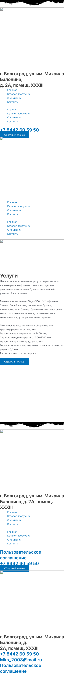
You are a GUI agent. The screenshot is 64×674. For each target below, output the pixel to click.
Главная (12, 90)
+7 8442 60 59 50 (19, 130)
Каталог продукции (18, 94)
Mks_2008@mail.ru (21, 659)
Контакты (12, 101)
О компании (14, 98)
